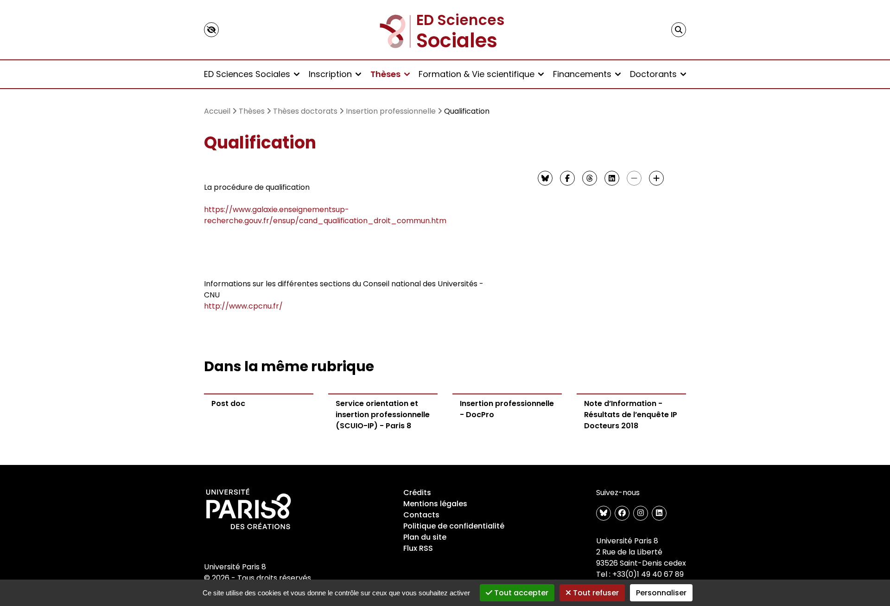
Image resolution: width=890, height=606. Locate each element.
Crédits (417, 492)
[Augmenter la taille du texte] (656, 178)
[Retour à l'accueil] (445, 29)
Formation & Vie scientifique (476, 74)
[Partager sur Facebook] (567, 178)
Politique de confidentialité (453, 526)
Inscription (330, 74)
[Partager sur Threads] (589, 178)
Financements (582, 74)
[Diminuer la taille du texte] (634, 178)
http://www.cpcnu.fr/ (243, 306)
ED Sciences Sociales (247, 74)
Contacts (421, 514)
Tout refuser (595, 592)
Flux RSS (418, 548)
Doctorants (653, 74)
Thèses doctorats (305, 111)
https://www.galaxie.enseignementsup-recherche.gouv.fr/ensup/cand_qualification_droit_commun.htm (325, 215)
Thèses (385, 74)
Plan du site (424, 537)
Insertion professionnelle (391, 111)
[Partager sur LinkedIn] (611, 178)
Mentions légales (435, 503)
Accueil (217, 111)
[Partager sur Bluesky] (545, 178)
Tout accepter (520, 592)
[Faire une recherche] (678, 29)
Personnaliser (661, 592)
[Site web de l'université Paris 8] (248, 509)
